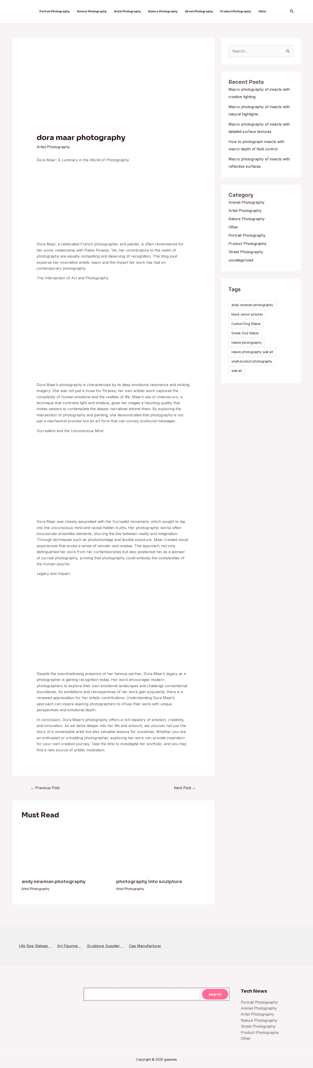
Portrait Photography (54, 11)
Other (262, 11)
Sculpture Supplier (105, 946)
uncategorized (240, 260)
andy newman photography (53, 881)
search (215, 994)
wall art (236, 371)
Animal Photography (92, 11)
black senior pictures (247, 314)
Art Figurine (69, 946)
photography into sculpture (149, 881)
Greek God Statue (245, 333)
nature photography (246, 342)
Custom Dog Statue (246, 324)
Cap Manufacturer (145, 946)
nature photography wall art (252, 352)
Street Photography (199, 11)
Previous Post (45, 787)
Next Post (185, 787)
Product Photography (235, 11)
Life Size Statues (35, 946)
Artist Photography (127, 11)
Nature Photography (163, 11)
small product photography (251, 361)
